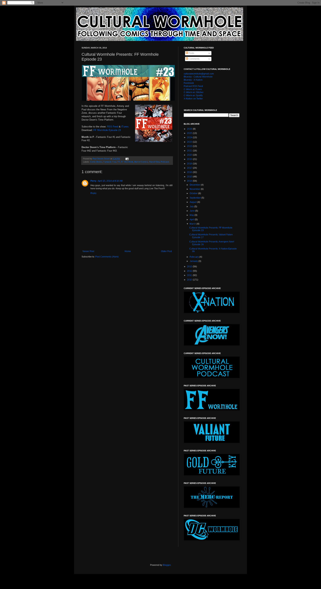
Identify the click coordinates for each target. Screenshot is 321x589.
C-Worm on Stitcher (193, 92)
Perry (93, 181)
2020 (190, 155)
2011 (190, 275)
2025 (190, 133)
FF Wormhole (127, 162)
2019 (190, 159)
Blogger (167, 565)
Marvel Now (154, 162)
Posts (191, 53)
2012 (190, 271)
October (194, 193)
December (195, 185)
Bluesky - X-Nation (193, 80)
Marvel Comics (141, 162)
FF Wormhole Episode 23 (107, 130)
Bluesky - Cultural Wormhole (198, 76)
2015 (190, 176)
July (192, 206)
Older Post (166, 251)
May (192, 215)
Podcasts (165, 162)
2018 (190, 163)
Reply (93, 193)
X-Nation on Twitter (193, 98)
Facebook (189, 83)
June (192, 211)
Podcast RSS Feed (193, 86)
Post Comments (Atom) (107, 256)
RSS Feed (112, 126)
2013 (190, 266)
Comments (194, 59)
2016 (190, 172)
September (195, 198)
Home (128, 251)
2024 (190, 137)
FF (118, 162)
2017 (190, 168)
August (193, 202)
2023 (190, 142)
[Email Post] (126, 159)
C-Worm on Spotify (193, 95)
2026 (190, 129)
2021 (190, 150)
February (194, 257)
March (193, 224)
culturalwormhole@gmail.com (199, 73)
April (192, 219)
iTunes (125, 126)
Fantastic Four (109, 162)
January (194, 261)
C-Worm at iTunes (193, 89)
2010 (190, 279)
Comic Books (96, 162)
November (195, 189)
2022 (190, 146)
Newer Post (88, 251)
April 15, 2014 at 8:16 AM (110, 181)
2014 (190, 181)
